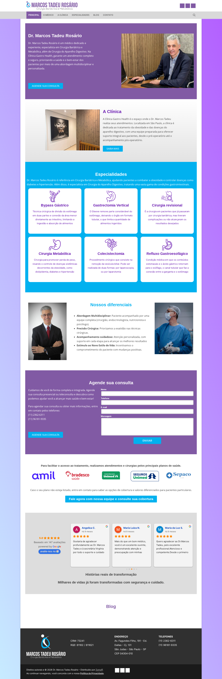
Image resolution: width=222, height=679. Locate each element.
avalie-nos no (48, 551)
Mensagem (106, 416)
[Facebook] (182, 5)
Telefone (105, 398)
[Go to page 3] (134, 569)
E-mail (104, 407)
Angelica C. (88, 527)
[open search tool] (194, 15)
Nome (103, 389)
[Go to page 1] (129, 569)
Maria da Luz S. (174, 527)
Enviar (147, 440)
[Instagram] (187, 5)
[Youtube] (193, 5)
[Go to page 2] (131, 569)
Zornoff (99, 669)
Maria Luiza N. (131, 527)
